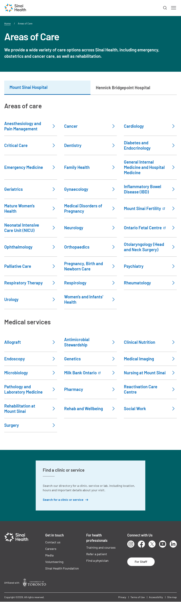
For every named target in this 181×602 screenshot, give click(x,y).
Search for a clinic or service (63, 499)
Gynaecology (76, 189)
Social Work (135, 408)
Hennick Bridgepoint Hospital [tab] (123, 87)
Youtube (162, 544)
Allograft (12, 342)
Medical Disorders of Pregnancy (83, 208)
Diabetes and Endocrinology (137, 145)
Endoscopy (14, 358)
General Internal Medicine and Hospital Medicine (144, 167)
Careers (50, 549)
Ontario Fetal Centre (143, 227)
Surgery (11, 425)
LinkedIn (173, 544)
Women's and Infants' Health (83, 299)
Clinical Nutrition (139, 342)
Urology (11, 299)
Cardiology (134, 126)
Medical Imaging (139, 358)
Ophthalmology (18, 246)
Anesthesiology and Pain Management (22, 126)
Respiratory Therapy (23, 282)
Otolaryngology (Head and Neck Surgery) (144, 247)
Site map (172, 597)
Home (7, 23)
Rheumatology (137, 282)
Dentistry (72, 145)
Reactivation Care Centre (140, 389)
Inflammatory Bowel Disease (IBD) (142, 189)
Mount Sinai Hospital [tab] (29, 87)
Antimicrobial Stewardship (76, 342)
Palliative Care (17, 266)
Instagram (130, 544)
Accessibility (156, 597)
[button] (165, 8)
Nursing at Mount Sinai (145, 372)
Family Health (77, 167)
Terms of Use (137, 597)
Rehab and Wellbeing (83, 408)
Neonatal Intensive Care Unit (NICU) (21, 227)
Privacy (122, 597)
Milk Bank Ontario (80, 372)
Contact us (52, 542)
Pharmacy (73, 389)
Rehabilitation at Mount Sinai (19, 408)
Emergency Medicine (23, 167)
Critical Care (16, 145)
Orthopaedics (76, 246)
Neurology (73, 227)
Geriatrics (13, 189)
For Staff (141, 561)
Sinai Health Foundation (62, 568)
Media (49, 555)
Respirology (75, 282)
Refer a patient (96, 554)
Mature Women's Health (19, 208)
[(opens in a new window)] (34, 583)
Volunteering (54, 562)
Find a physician (97, 560)
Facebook (141, 544)
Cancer (71, 126)
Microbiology (16, 372)
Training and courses (101, 547)
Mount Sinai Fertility (142, 208)
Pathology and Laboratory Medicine (23, 389)
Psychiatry (134, 266)
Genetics (72, 358)
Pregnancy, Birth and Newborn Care (83, 266)
